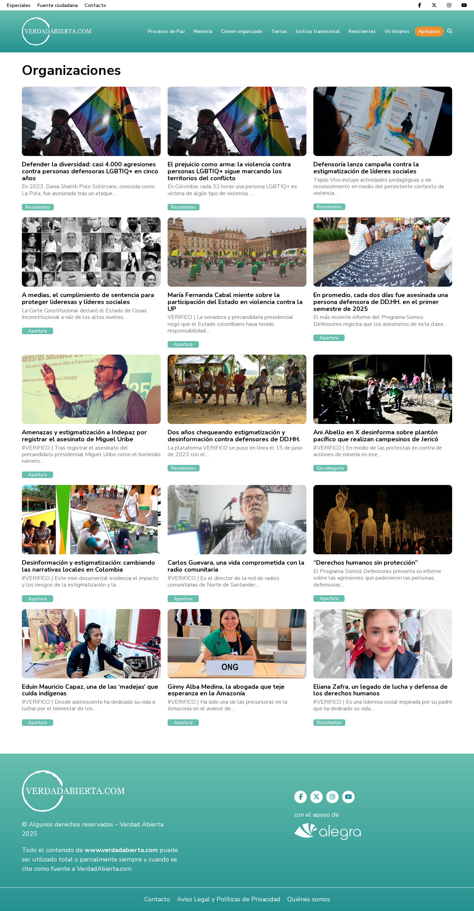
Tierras (279, 31)
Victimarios (396, 31)
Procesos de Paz (166, 31)
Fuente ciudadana (57, 5)
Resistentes (362, 31)
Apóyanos (429, 31)
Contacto (95, 5)
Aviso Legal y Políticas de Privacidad (228, 899)
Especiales (19, 5)
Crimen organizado (241, 31)
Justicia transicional (318, 31)
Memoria (203, 31)
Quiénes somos (308, 899)
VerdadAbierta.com (104, 869)
